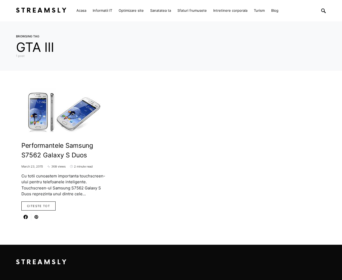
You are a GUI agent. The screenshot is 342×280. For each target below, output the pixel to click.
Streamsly (42, 10)
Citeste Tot (38, 206)
